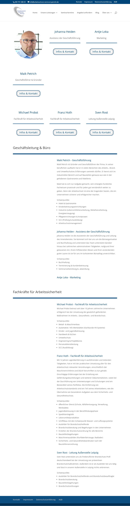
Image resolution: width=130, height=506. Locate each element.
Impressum (88, 2)
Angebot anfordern (84, 13)
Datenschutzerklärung (103, 2)
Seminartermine (67, 13)
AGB (115, 2)
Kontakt (79, 2)
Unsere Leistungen (48, 13)
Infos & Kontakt (28, 93)
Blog (97, 13)
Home (35, 13)
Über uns (105, 13)
